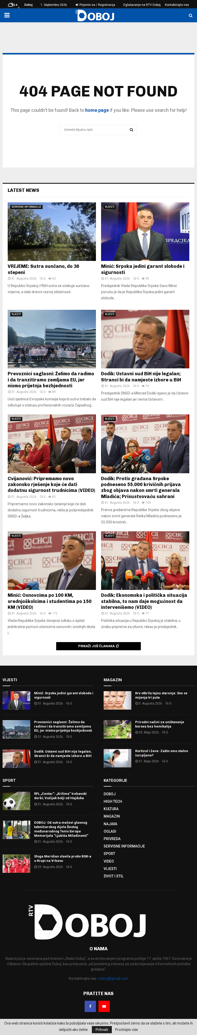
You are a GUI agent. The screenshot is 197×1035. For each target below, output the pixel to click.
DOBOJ (110, 794)
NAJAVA (110, 824)
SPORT (109, 854)
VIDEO (109, 861)
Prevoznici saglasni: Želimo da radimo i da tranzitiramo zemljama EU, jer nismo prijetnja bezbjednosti (51, 380)
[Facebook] (90, 1006)
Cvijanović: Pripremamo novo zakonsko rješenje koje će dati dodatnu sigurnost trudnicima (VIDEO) (51, 484)
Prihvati (102, 1030)
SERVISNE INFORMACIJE (26, 206)
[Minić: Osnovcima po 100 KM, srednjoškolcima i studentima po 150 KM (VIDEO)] (52, 560)
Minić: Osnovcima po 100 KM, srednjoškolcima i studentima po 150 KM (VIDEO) (50, 601)
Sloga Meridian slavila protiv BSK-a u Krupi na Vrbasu (62, 858)
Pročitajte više (126, 1029)
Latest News (23, 190)
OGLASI (110, 831)
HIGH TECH (113, 801)
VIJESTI (109, 206)
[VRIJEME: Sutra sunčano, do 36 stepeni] (52, 231)
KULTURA (111, 809)
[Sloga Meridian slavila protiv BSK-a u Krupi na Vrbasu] (16, 863)
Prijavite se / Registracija (97, 5)
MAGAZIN (112, 816)
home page (97, 110)
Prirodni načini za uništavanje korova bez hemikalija (159, 724)
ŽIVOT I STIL (113, 876)
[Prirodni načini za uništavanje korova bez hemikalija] (117, 729)
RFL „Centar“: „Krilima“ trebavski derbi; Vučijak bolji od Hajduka (60, 796)
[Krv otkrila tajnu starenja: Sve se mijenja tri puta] (117, 700)
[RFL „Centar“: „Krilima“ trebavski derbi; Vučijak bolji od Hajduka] (16, 801)
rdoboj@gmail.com (113, 978)
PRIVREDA (112, 839)
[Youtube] (104, 1006)
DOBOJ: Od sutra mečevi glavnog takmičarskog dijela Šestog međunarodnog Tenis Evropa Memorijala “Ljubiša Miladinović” (61, 829)
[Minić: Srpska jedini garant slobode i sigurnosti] (145, 231)
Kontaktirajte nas (177, 5)
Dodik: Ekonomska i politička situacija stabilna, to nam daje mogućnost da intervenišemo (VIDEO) (144, 601)
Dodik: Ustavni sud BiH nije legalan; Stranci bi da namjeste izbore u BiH (141, 376)
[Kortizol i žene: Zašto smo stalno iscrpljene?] (117, 758)
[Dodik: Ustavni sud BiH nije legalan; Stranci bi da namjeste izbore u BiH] (145, 339)
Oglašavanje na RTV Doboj (142, 5)
